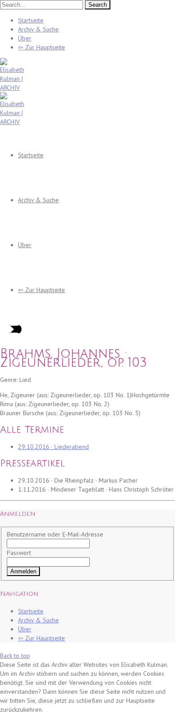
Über (24, 38)
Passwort (19, 553)
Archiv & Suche (38, 29)
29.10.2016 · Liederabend (53, 447)
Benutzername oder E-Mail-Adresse (55, 534)
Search (97, 4)
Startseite (31, 20)
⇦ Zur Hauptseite (41, 47)
